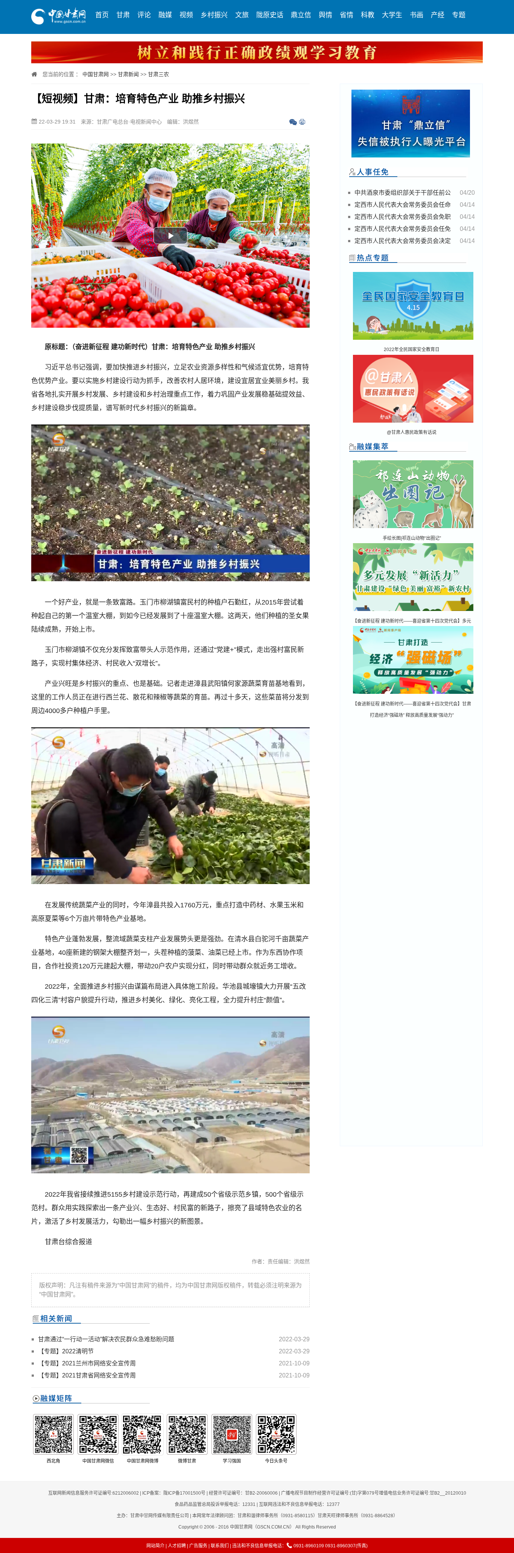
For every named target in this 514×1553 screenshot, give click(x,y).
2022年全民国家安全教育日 (411, 349)
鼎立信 (301, 15)
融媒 (165, 15)
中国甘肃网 (95, 74)
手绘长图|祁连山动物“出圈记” (412, 538)
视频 (186, 15)
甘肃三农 (158, 74)
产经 (437, 15)
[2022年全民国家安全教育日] (413, 340)
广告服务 (198, 1545)
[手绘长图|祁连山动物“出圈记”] (413, 528)
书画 (416, 15)
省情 (346, 15)
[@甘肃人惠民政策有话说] (413, 423)
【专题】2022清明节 (66, 1351)
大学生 (392, 15)
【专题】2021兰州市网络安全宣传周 (87, 1363)
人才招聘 (177, 1545)
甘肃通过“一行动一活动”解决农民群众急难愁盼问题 (106, 1339)
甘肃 (123, 15)
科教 (367, 15)
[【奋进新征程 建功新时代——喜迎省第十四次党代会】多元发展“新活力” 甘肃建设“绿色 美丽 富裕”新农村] (413, 611)
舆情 (325, 15)
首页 (102, 15)
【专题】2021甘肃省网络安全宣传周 (87, 1375)
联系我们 (220, 1545)
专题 (458, 15)
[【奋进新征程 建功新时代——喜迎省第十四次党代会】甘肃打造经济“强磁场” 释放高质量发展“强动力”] (413, 694)
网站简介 (155, 1545)
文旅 (242, 15)
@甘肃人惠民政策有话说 (411, 432)
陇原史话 (269, 15)
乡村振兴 (214, 15)
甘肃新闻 (128, 74)
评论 (144, 15)
